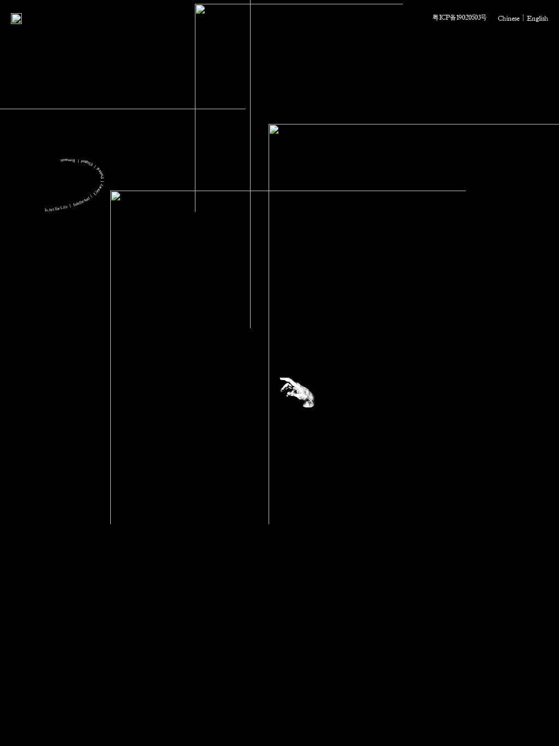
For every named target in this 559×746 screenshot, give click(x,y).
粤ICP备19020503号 (459, 17)
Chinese (508, 18)
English (537, 18)
